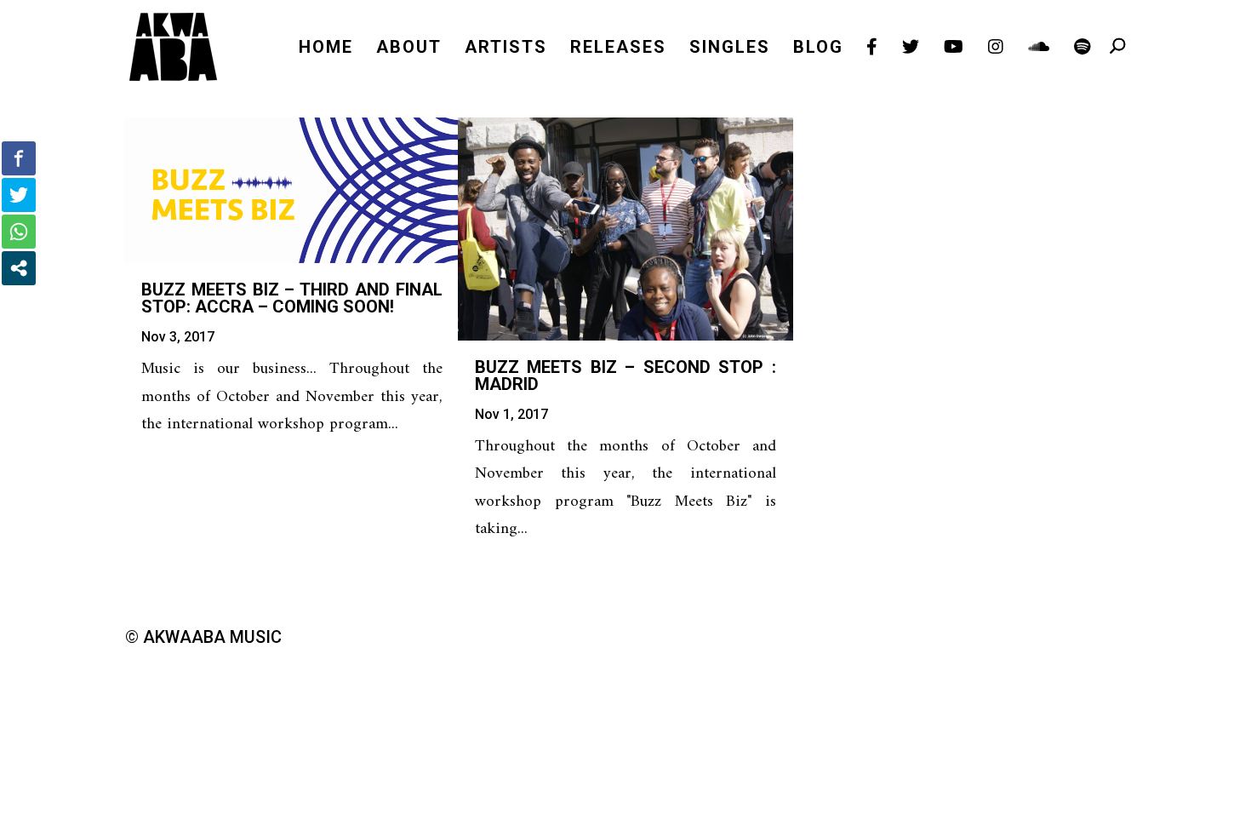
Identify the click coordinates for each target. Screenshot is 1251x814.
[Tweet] (19, 195)
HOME (326, 49)
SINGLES (729, 49)
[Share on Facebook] (19, 158)
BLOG (818, 49)
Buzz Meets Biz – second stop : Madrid (625, 375)
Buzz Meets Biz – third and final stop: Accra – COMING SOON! (292, 298)
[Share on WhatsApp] (19, 232)
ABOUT (409, 49)
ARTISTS (506, 49)
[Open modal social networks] (19, 268)
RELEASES (618, 49)
